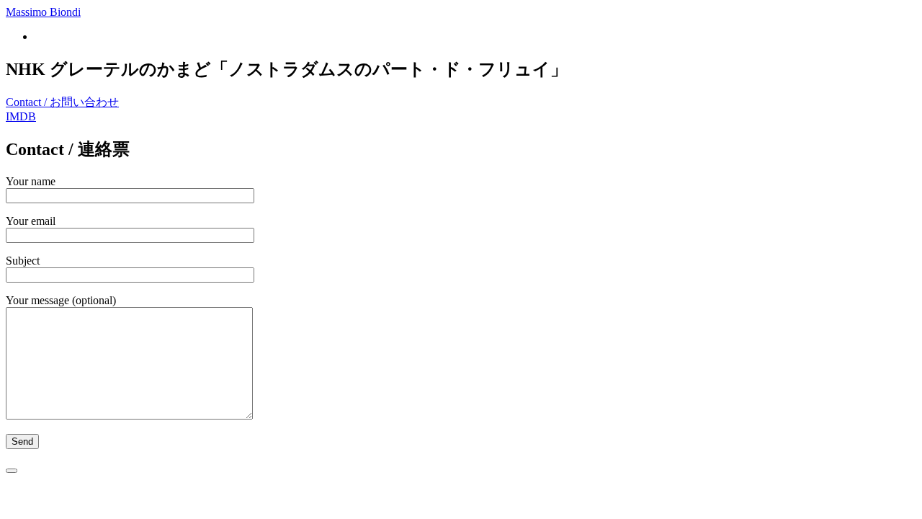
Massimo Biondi (43, 12)
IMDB (21, 116)
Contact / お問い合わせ (62, 102)
